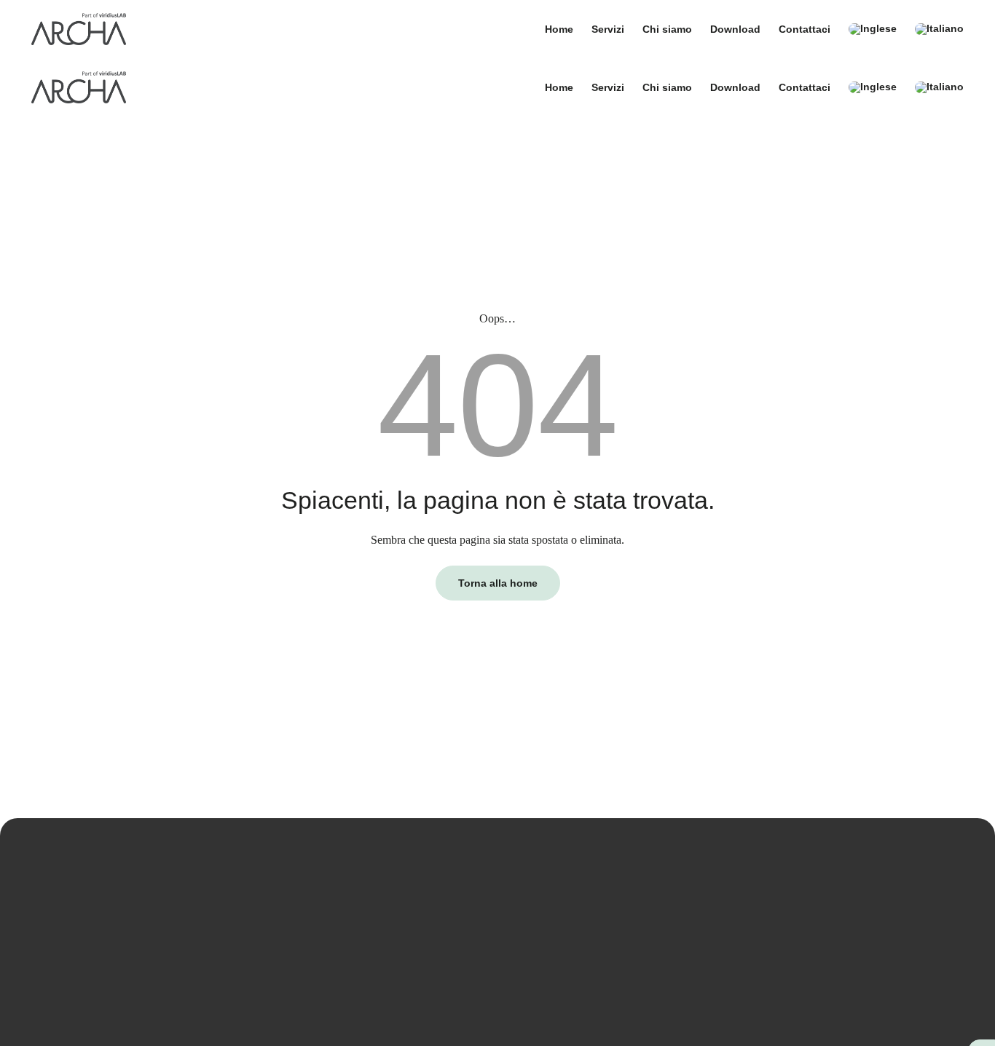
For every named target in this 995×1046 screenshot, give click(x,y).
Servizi (607, 29)
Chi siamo (667, 29)
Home (559, 29)
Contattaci (804, 29)
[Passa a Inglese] (873, 29)
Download (735, 29)
